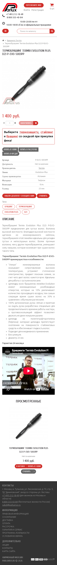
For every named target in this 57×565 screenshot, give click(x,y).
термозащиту (28, 132)
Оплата (6, 523)
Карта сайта (8, 551)
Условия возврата (12, 536)
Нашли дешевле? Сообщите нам (19, 196)
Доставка (7, 520)
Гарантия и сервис (12, 529)
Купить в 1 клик (10, 149)
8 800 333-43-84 (15, 17)
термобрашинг (25, 206)
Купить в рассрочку (28, 149)
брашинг (12, 136)
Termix (42, 168)
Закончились (26, 123)
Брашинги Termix (14, 40)
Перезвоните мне (33, 5)
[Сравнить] (34, 471)
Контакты (7, 548)
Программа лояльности (15, 533)
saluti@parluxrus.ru (11, 505)
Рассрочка (8, 526)
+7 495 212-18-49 (14, 14)
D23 (25, 212)
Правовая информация (15, 514)
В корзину (20, 466)
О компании (9, 517)
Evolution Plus (11, 212)
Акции (5, 545)
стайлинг (47, 132)
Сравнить (43, 196)
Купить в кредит (11, 154)
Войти (27, 10)
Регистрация (37, 10)
